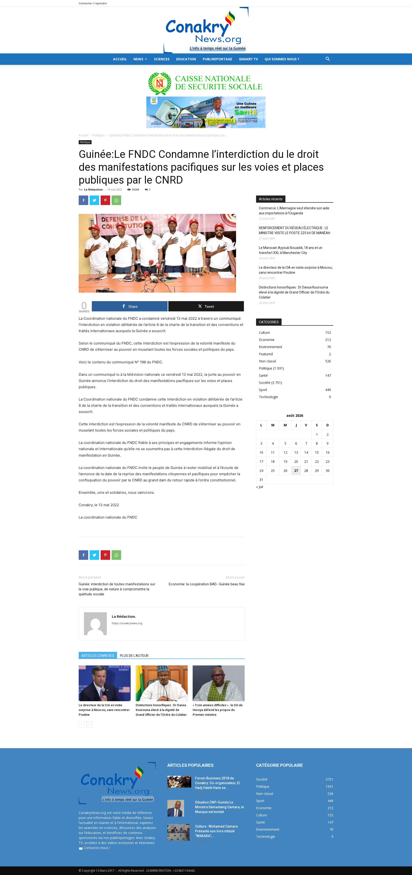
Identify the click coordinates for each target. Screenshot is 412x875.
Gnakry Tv (248, 59)
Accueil (83, 135)
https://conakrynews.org (127, 623)
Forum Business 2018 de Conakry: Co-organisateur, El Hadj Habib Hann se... (217, 783)
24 (261, 470)
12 (285, 452)
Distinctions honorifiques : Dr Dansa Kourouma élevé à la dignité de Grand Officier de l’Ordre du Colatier (161, 709)
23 (328, 461)
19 (285, 461)
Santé (263, 375)
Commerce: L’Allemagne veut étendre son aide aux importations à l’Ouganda (294, 210)
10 (261, 452)
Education (186, 59)
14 (306, 452)
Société (264, 382)
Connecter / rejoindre (93, 3)
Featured (266, 354)
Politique (99, 135)
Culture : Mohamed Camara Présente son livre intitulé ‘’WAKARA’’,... (216, 831)
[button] (327, 59)
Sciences (162, 59)
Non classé (267, 361)
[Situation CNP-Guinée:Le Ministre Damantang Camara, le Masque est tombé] (175, 808)
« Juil (259, 486)
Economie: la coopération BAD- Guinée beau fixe (207, 584)
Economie (266, 339)
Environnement (270, 347)
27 (296, 470)
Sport (263, 389)
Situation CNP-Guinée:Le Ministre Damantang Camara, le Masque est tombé (219, 807)
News (138, 59)
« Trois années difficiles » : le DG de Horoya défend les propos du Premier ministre (218, 709)
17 (261, 461)
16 (328, 452)
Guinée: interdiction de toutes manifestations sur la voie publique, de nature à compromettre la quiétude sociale (117, 589)
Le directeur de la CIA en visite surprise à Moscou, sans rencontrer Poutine (104, 709)
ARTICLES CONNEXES (98, 656)
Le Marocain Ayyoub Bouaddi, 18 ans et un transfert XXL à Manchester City (290, 250)
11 (273, 452)
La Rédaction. (93, 189)
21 (306, 461)
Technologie (268, 397)
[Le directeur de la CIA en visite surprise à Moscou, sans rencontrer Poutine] (105, 683)
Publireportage (217, 59)
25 (273, 470)
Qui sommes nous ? (282, 59)
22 (317, 461)
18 (273, 461)
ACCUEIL (120, 59)
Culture (264, 332)
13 (296, 452)
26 (285, 470)
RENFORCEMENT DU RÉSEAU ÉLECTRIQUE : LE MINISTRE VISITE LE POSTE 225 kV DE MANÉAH (294, 230)
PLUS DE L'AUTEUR (134, 656)
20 (296, 461)
